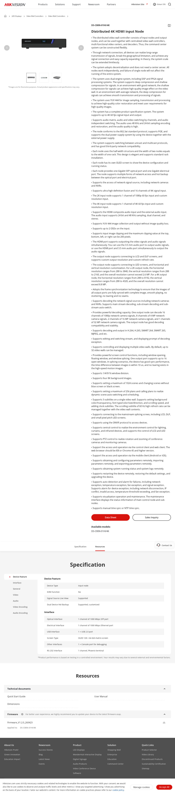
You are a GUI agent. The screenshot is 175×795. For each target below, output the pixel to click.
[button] (159, 4)
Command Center (115, 764)
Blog (41, 754)
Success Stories (46, 750)
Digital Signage (80, 759)
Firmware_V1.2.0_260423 (20, 722)
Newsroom (44, 745)
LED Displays (17, 16)
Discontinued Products (152, 759)
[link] (41, 696)
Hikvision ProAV (11, 750)
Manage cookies (141, 787)
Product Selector (149, 750)
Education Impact (12, 759)
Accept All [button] (164, 787)
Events (42, 764)
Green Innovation (12, 754)
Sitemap (145, 768)
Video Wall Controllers (35, 16)
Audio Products (80, 764)
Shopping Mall (114, 750)
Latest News (44, 759)
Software (77, 773)
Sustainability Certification (154, 764)
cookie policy (118, 790)
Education (112, 759)
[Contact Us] (170, 545)
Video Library (148, 754)
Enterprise (112, 754)
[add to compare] (168, 25)
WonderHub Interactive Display (87, 754)
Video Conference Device (84, 768)
